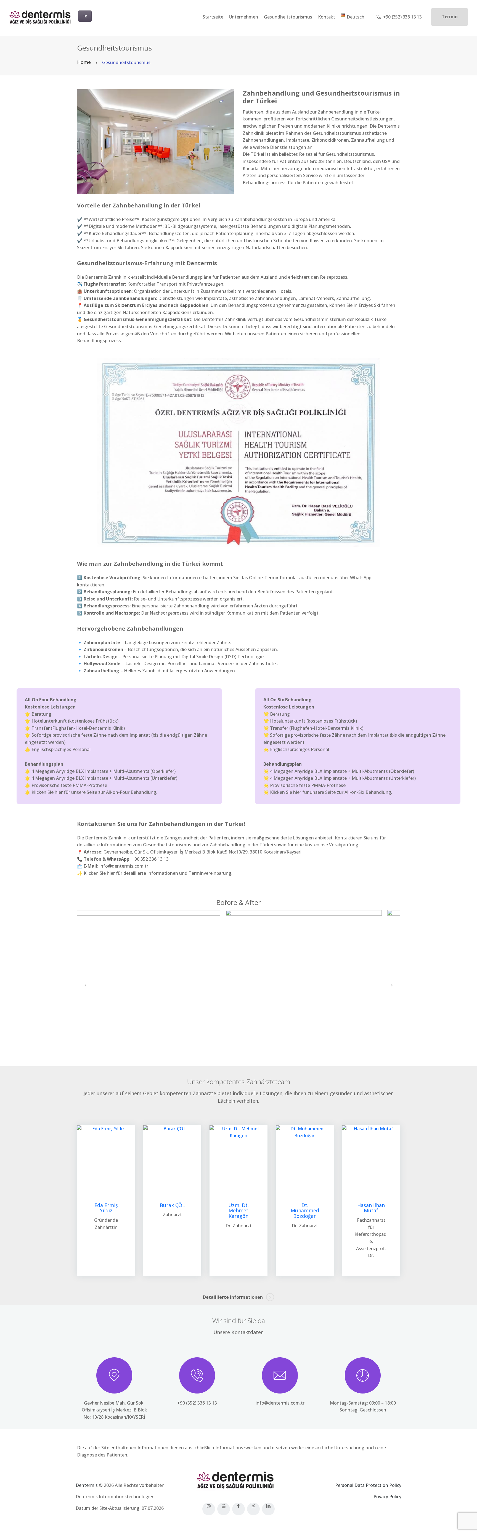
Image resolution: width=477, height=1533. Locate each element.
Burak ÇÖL (172, 1205)
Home (84, 62)
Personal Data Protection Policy (368, 1485)
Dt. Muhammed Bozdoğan (305, 1211)
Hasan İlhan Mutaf (371, 1208)
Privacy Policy (387, 1497)
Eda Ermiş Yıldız (106, 1208)
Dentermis (87, 1485)
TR (85, 16)
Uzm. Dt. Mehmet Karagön (238, 1211)
